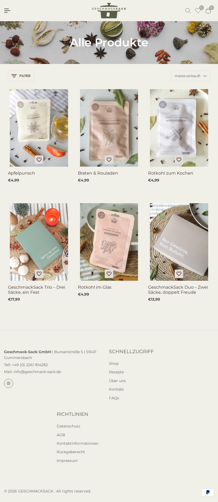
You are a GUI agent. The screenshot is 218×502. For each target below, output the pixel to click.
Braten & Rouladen (98, 173)
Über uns (117, 380)
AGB (61, 434)
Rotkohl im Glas (94, 287)
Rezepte (116, 372)
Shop (114, 363)
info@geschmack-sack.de (37, 371)
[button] (39, 159)
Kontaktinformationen (77, 443)
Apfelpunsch (21, 173)
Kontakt (116, 389)
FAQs (114, 398)
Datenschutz (68, 426)
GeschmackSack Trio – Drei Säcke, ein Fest (36, 290)
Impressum (67, 460)
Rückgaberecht (71, 451)
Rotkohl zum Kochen (170, 173)
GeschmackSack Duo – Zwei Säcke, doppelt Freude (178, 290)
